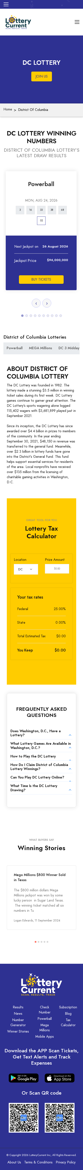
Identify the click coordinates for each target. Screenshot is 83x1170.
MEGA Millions (40, 348)
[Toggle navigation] (6, 4)
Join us (42, 76)
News (18, 1013)
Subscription (68, 1007)
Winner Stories (18, 1031)
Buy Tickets (41, 279)
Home (7, 109)
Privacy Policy (66, 1162)
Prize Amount (55, 559)
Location (20, 559)
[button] (22, 315)
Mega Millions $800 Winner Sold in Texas (40, 877)
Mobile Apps (44, 1036)
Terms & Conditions (38, 1162)
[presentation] (36, 303)
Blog (68, 1013)
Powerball (15, 348)
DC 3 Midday (69, 348)
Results (18, 1007)
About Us (14, 1162)
